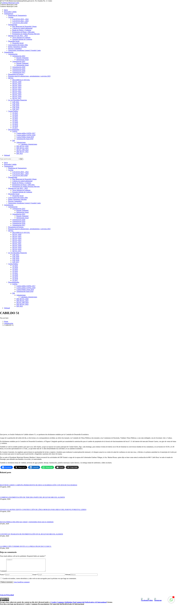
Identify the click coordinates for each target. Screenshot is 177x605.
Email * (35, 574)
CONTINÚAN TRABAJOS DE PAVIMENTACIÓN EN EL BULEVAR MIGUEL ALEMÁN (31, 534)
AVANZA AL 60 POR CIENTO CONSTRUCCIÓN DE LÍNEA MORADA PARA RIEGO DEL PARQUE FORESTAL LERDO (43, 509)
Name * (2, 574)
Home (6, 321)
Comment (3, 571)
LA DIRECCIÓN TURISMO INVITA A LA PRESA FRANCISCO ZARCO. (25, 546)
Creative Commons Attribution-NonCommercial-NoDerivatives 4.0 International (79, 602)
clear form (17, 582)
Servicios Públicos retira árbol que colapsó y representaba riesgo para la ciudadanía (26, 522)
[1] (171, 601)
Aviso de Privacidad (7, 595)
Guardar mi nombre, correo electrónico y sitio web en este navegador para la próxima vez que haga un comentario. (39, 578)
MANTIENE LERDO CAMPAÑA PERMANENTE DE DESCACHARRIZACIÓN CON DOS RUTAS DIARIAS (38, 485)
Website (67, 574)
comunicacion (8, 323)
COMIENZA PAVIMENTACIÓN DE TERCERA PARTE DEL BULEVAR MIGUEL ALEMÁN (32, 497)
